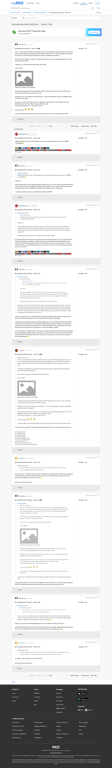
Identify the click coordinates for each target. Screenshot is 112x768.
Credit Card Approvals (40, 12)
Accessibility (59, 712)
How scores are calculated (19, 734)
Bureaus (59, 726)
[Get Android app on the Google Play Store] (83, 699)
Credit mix (37, 730)
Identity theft (82, 726)
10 (84, 647)
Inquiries (59, 730)
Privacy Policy (59, 704)
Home (13, 693)
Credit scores (15, 722)
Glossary (81, 734)
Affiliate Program (60, 708)
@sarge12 (19, 503)
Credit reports (38, 737)
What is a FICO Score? (18, 726)
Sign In (98, 8)
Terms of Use (59, 697)
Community (84, 3)
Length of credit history (40, 726)
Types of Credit (27, 12)
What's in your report (62, 722)
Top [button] (14, 682)
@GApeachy (20, 605)
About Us (58, 693)
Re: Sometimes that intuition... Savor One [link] (60, 12)
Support (91, 3)
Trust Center (59, 701)
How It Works (30, 3)
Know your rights (83, 722)
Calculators (60, 737)
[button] (98, 42)
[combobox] (61, 18)
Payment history (16, 737)
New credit (37, 734)
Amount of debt (38, 722)
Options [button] (99, 12)
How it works (15, 697)
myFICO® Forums (25, 8)
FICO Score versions (17, 730)
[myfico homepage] (17, 3)
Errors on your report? (62, 734)
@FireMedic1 (20, 173)
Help (92, 8)
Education (76, 3)
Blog (35, 704)
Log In (97, 3)
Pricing (37, 3)
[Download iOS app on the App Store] (82, 693)
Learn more (70, 757)
